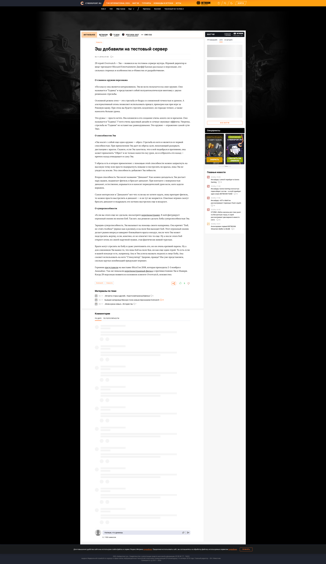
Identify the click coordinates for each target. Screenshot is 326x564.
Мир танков (120, 9)
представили (111, 267)
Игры (178, 3)
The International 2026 (118, 3)
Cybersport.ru (146, 560)
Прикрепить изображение (183, 533)
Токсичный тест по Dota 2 (174, 9)
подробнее (148, 549)
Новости (109, 283)
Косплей (157, 9)
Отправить (188, 533)
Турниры (146, 3)
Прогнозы (146, 9)
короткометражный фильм (139, 271)
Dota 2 (103, 9)
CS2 (111, 9)
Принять (246, 549)
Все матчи (224, 123)
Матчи (135, 3)
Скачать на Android (235, 159)
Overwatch (99, 283)
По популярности (111, 318)
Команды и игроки (163, 3)
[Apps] (218, 3)
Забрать (214, 159)
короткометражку (150, 215)
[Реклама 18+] (238, 33)
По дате (98, 318)
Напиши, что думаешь (114, 533)
